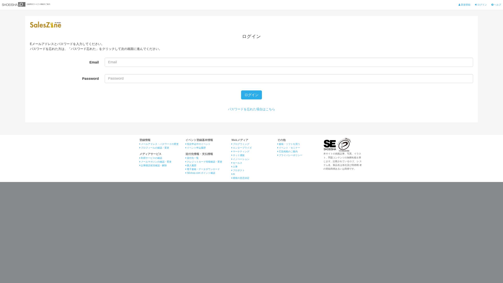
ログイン (482, 4)
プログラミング (240, 144)
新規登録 (465, 4)
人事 (235, 166)
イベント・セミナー (289, 147)
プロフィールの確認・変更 (154, 147)
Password (90, 79)
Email (94, 62)
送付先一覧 (192, 158)
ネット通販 (238, 155)
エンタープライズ (242, 147)
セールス (237, 163)
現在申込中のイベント (198, 144)
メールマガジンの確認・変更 (156, 161)
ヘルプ (497, 4)
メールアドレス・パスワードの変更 (159, 144)
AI (233, 174)
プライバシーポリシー (290, 155)
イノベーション (240, 159)
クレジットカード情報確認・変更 (204, 161)
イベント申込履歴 (196, 147)
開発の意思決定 (240, 178)
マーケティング (240, 151)
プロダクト (238, 170)
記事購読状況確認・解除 (153, 165)
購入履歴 (191, 165)
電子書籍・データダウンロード (203, 169)
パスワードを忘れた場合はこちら (251, 109)
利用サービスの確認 (151, 158)
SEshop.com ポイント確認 (200, 173)
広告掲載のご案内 (288, 151)
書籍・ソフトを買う (289, 144)
